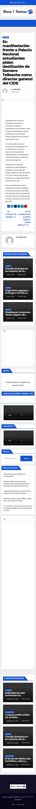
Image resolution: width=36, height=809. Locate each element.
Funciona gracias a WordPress (11, 797)
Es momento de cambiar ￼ (11, 214)
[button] (28, 23)
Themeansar (18, 799)
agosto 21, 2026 (13, 699)
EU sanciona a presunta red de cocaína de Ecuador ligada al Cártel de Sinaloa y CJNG (18, 508)
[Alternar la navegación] (32, 23)
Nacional (5, 37)
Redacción (16, 89)
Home (13, 804)
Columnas (8, 690)
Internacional (10, 712)
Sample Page (20, 804)
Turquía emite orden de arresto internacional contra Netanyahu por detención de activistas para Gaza (16, 484)
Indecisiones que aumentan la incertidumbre (15, 695)
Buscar (6, 451)
